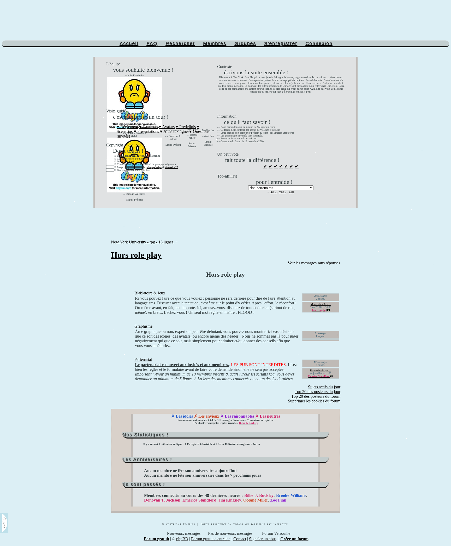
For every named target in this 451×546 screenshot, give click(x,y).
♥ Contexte (148, 126)
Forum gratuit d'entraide (210, 539)
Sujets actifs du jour (324, 387)
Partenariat (143, 359)
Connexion (319, 43)
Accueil (129, 43)
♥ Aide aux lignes (174, 131)
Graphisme (143, 326)
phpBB (182, 539)
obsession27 (171, 167)
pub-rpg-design (154, 167)
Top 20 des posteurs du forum (315, 396)
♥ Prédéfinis (186, 126)
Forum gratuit (156, 539)
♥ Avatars (167, 126)
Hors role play (136, 255)
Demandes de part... (320, 370)
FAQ (151, 43)
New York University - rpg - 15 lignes (142, 242)
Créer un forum (294, 539)
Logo (291, 191)
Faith (131, 161)
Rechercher (180, 43)
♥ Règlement (127, 126)
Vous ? (282, 191)
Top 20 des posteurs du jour (317, 391)
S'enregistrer (280, 43)
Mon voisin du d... (321, 304)
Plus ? (273, 191)
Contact (239, 539)
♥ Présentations (146, 131)
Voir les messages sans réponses (314, 263)
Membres (214, 43)
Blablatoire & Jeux (149, 293)
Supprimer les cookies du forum (314, 401)
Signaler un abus (262, 539)
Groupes (245, 43)
